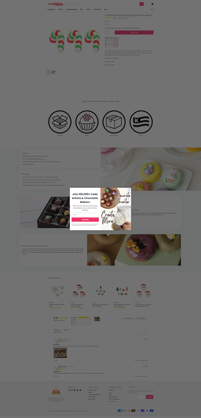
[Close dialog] (129, 189)
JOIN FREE (85, 220)
